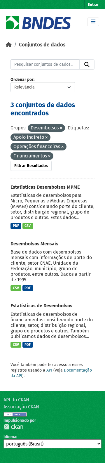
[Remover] (61, 128)
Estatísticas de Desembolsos (41, 305)
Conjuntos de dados (42, 45)
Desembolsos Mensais (34, 244)
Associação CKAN (21, 407)
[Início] (9, 45)
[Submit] (86, 64)
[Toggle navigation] (93, 22)
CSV (27, 226)
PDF (16, 226)
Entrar (93, 4)
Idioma (10, 436)
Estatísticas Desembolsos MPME (45, 187)
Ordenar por (22, 79)
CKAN (13, 427)
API (49, 370)
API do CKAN (16, 400)
